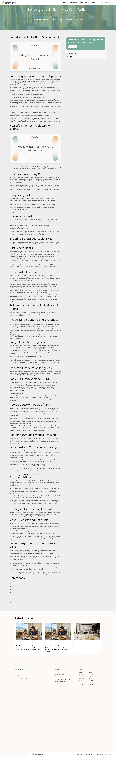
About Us (80, 672)
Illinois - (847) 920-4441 (59, 672)
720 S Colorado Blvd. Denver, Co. (61, 681)
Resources (80, 2)
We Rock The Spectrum (93, 684)
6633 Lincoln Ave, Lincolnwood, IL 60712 (62, 679)
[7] (22, 457)
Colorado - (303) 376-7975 (59, 674)
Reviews (90, 682)
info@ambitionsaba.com (59, 676)
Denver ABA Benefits (83, 684)
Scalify (23, 678)
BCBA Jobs (91, 674)
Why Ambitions (81, 678)
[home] (13, 2)
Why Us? (99, 2)
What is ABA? (69, 2)
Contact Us (73, 46)
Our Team (80, 682)
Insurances (92, 2)
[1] (26, 84)
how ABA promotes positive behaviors (36, 299)
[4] (52, 256)
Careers (75, 2)
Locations (86, 2)
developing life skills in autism (52, 242)
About (63, 2)
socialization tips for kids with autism (19, 288)
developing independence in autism (51, 121)
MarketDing (29, 678)
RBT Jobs (90, 672)
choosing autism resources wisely (30, 364)
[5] (14, 353)
